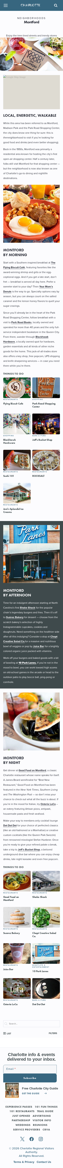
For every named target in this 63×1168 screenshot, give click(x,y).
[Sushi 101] (17, 460)
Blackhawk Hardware (9, 441)
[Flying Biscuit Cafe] (17, 387)
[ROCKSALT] (46, 460)
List (8, 1033)
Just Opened (21, 1116)
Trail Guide (45, 1111)
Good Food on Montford (32, 770)
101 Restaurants (22, 1111)
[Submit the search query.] (7, 1024)
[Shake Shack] (46, 881)
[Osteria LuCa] (17, 988)
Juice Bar (38, 646)
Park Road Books (21, 322)
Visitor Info (42, 1120)
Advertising (42, 1116)
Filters (53, 1033)
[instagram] (41, 1139)
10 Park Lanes (40, 971)
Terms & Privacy (24, 1162)
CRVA (46, 1130)
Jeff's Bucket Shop (42, 439)
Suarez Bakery (11, 933)
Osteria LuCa (48, 804)
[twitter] (22, 1139)
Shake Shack (27, 607)
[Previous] (5, 54)
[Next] (57, 54)
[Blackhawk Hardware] (17, 424)
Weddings (23, 1125)
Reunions (40, 1125)
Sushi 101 (8, 476)
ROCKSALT (38, 476)
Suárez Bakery (14, 617)
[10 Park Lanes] (46, 953)
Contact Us (44, 1162)
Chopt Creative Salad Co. (44, 934)
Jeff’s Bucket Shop (29, 849)
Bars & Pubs (39, 435)
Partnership (21, 1120)
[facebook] (31, 1139)
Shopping (37, 399)
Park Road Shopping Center (44, 405)
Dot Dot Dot (10, 825)
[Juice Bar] (17, 953)
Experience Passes (18, 1107)
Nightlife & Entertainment (40, 966)
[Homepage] (30, 6)
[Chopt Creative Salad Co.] (46, 917)
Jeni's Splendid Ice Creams (13, 510)
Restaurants (10, 399)
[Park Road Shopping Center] (46, 387)
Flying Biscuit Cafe (13, 403)
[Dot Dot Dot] (46, 988)
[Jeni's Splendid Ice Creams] (17, 493)
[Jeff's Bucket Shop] (46, 424)
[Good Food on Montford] (17, 881)
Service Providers (26, 1130)
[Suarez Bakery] (17, 917)
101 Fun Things (46, 1107)
